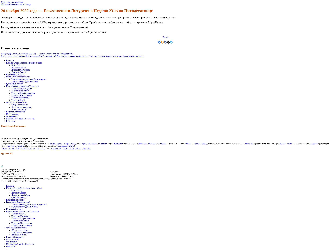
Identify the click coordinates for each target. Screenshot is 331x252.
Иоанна (188, 143)
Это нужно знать (18, 109)
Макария (249, 143)
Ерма (84, 143)
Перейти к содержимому (12, 2)
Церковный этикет (14, 84)
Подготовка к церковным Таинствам (22, 86)
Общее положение (19, 105)
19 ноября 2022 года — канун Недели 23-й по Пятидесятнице (37, 54)
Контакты (10, 121)
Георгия (197, 143)
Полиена (103, 143)
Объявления (11, 116)
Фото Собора (17, 65)
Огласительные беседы (16, 102)
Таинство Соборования (21, 95)
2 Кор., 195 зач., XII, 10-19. (13, 148)
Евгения (11, 146)
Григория (314, 143)
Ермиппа (162, 143)
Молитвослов (12, 114)
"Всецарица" (62, 146)
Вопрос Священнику (15, 112)
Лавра (66, 143)
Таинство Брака (18, 100)
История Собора (18, 67)
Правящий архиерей (15, 74)
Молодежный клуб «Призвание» (20, 119)
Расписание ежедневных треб (24, 81)
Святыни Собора (18, 72)
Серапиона (92, 143)
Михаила (20, 146)
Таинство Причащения (21, 88)
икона (58, 143)
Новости (10, 60)
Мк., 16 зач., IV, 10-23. (35, 148)
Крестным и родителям (21, 107)
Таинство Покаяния (20, 91)
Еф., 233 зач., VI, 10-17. (61, 148)
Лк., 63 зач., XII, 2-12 (81, 148)
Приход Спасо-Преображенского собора (24, 63)
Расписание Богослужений (18, 77)
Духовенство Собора (20, 70)
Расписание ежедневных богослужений (29, 79)
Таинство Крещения (20, 98)
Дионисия (152, 143)
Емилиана (118, 143)
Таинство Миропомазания (23, 93)
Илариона (142, 143)
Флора (52, 143)
